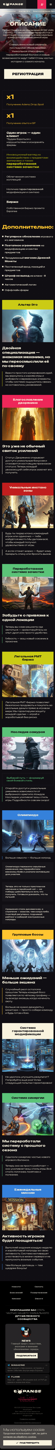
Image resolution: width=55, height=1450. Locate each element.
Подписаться (26, 1355)
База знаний (16, 1293)
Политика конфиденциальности (27, 1422)
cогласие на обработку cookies (19, 1436)
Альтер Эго (24, 11)
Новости (16, 1287)
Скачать (39, 1287)
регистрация (28, 74)
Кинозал (16, 1299)
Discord (39, 1299)
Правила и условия (27, 1419)
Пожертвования (38, 1293)
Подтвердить (29, 1443)
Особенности (8, 11)
